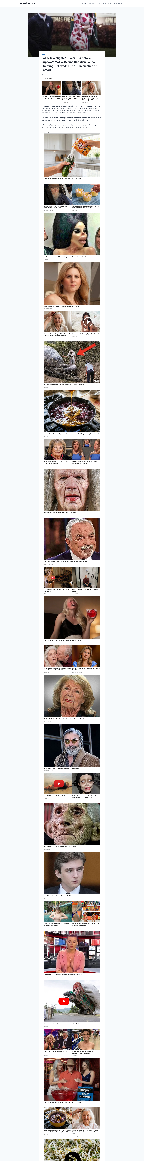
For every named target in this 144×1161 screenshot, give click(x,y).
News (43, 54)
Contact (84, 3)
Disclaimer (92, 3)
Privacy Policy (101, 3)
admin (44, 74)
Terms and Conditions (115, 3)
